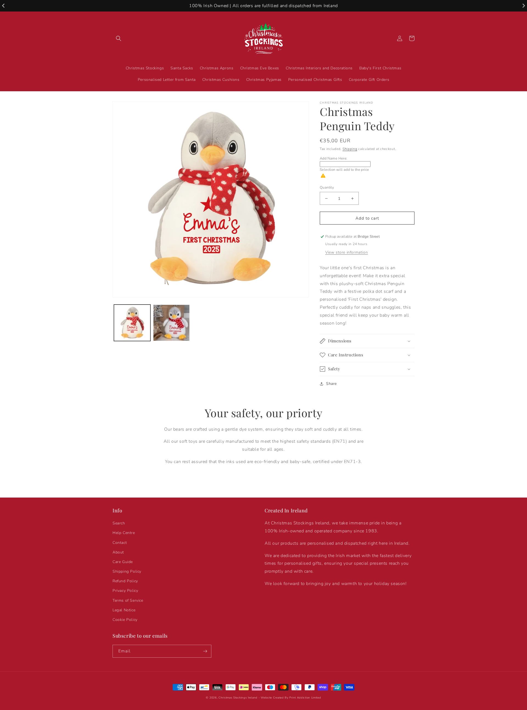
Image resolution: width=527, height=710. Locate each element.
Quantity (327, 187)
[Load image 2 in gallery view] (171, 323)
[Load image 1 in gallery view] (132, 323)
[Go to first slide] (523, 6)
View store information (346, 252)
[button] (119, 38)
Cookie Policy (125, 619)
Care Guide (123, 561)
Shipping (350, 149)
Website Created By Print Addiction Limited (291, 698)
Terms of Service (128, 600)
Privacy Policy (125, 590)
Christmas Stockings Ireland (237, 698)
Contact (120, 542)
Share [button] (331, 383)
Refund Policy (125, 581)
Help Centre (124, 532)
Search (119, 523)
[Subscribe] (205, 651)
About (118, 552)
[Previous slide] (3, 6)
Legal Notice (124, 610)
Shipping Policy (127, 571)
